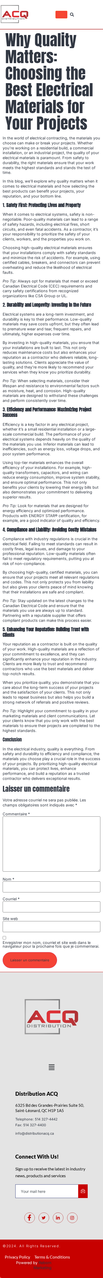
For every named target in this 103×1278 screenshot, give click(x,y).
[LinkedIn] (58, 1218)
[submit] (83, 1191)
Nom (8, 879)
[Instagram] (72, 1218)
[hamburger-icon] (61, 14)
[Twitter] (44, 1218)
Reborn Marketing (43, 1265)
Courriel (11, 899)
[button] (51, 1067)
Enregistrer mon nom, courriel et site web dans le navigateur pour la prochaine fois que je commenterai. (51, 944)
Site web (10, 919)
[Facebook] (29, 1218)
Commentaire (16, 814)
